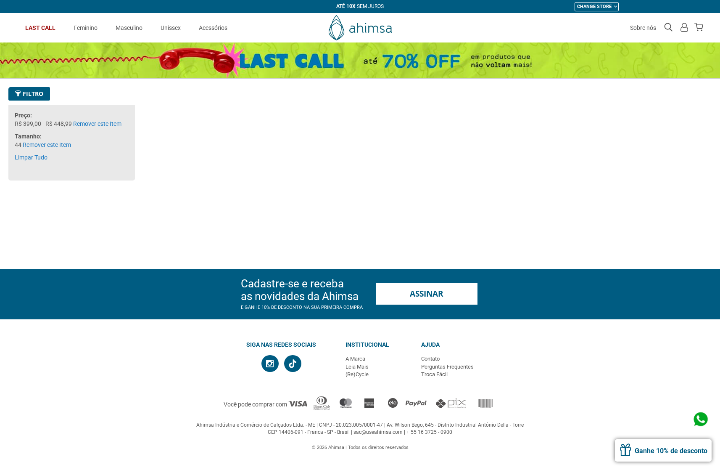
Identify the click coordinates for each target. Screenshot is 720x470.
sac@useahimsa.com (378, 432)
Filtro (32, 94)
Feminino (86, 27)
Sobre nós (643, 27)
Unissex (171, 27)
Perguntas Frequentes (447, 367)
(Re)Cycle (357, 374)
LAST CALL (40, 27)
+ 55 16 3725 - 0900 (429, 432)
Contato (430, 359)
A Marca (355, 359)
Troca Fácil (434, 374)
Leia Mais (357, 367)
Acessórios (213, 27)
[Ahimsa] (360, 27)
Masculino (129, 27)
